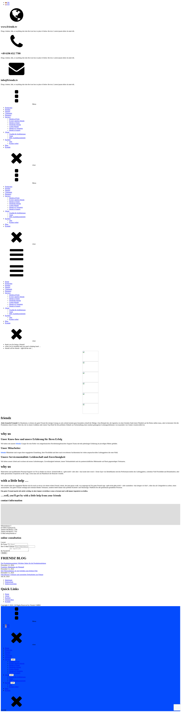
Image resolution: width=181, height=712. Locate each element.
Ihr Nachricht (5, 551)
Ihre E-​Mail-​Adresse (8, 546)
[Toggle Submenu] (13, 660)
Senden (4, 553)
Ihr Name (4, 544)
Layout (3, 542)
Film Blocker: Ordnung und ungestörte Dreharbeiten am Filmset (22, 574)
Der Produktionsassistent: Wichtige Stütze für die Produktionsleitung (23, 563)
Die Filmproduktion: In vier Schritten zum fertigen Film (19, 571)
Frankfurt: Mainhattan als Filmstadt (12, 567)
